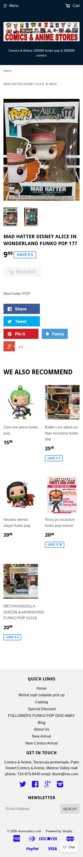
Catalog (41, 702)
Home (7, 70)
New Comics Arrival (41, 743)
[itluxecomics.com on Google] (47, 786)
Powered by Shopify (59, 831)
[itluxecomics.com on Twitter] (22, 786)
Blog (41, 723)
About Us (41, 729)
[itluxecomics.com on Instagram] (60, 786)
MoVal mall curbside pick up (42, 695)
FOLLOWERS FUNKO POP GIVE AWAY (41, 716)
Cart (76, 6)
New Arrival (41, 736)
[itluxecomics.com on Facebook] (35, 786)
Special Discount (42, 709)
